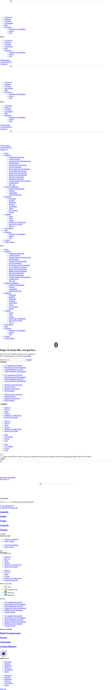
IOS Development (15, 167)
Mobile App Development (18, 173)
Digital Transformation (16, 189)
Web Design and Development (19, 169)
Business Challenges (11, 187)
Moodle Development (16, 179)
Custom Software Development (20, 161)
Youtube (4, 530)
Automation (13, 193)
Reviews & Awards (15, 224)
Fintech (11, 212)
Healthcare (12, 203)
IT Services (8, 17)
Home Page (27, 356)
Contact (7, 240)
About (11, 216)
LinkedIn (4, 512)
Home (6, 153)
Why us (11, 226)
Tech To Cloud (5, 536)
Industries (7, 197)
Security (11, 191)
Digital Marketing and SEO (13, 369)
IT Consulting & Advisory (18, 171)
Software (12, 204)
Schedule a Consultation (17, 29)
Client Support (9, 242)
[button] (56, 37)
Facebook (4, 525)
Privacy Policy (9, 541)
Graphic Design (14, 159)
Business (12, 201)
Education (12, 199)
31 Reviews (4, 498)
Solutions (7, 19)
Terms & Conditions (11, 539)
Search (2, 360)
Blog (6, 25)
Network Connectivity (16, 177)
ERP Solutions (14, 163)
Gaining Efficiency (15, 195)
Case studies (8, 23)
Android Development (16, 157)
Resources (7, 27)
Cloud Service (14, 183)
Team (11, 218)
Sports (11, 208)
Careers (11, 220)
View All (12, 185)
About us (7, 408)
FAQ (10, 33)
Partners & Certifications (17, 222)
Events (11, 31)
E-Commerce (13, 210)
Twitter (3, 521)
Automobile (13, 206)
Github (3, 516)
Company (7, 21)
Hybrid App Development (18, 165)
